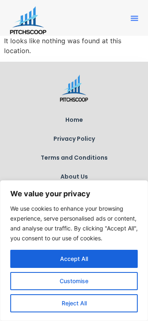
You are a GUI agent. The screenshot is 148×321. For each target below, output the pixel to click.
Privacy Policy (74, 139)
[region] (74, 250)
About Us (74, 176)
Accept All (74, 258)
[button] (134, 18)
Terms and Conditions (74, 158)
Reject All (74, 303)
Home (74, 120)
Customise (74, 280)
